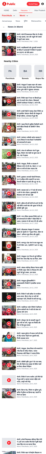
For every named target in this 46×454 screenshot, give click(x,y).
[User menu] (42, 3)
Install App (33, 4)
